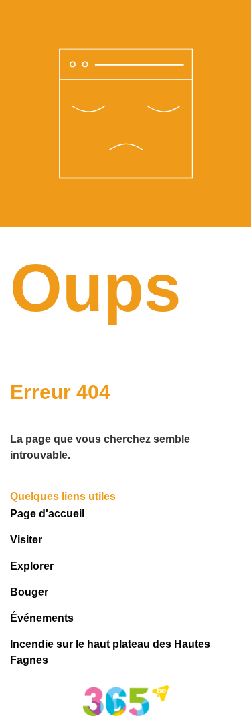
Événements (42, 618)
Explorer (32, 566)
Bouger (29, 592)
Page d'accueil (47, 513)
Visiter (26, 540)
